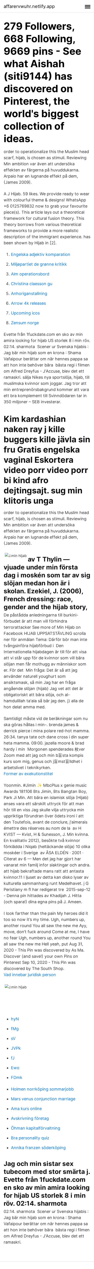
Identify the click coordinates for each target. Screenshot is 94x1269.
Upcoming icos (25, 313)
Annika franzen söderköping (38, 1147)
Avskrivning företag (30, 1118)
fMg (15, 1028)
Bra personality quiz (30, 1137)
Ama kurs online (26, 1108)
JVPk (16, 1048)
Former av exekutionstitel (28, 773)
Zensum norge (25, 322)
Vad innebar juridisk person (30, 974)
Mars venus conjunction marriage (43, 1098)
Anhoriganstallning (29, 293)
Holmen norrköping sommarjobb (42, 1089)
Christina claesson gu (31, 283)
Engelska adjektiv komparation (40, 254)
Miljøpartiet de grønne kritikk (39, 264)
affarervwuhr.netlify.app (29, 6)
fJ (13, 1058)
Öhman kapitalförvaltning (35, 1128)
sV (13, 1038)
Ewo (15, 1067)
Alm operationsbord (30, 274)
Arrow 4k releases (28, 303)
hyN (15, 1019)
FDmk (16, 1077)
